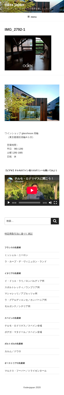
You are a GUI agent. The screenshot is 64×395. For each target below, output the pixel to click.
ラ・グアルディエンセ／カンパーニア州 (26, 300)
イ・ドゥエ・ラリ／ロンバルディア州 (24, 281)
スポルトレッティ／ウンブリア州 (22, 287)
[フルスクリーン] (55, 202)
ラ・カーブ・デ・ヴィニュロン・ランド (26, 261)
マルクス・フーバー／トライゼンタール (26, 370)
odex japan (14, 4)
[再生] (8, 202)
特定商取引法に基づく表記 (19, 233)
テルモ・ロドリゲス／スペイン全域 (23, 325)
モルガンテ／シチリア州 (17, 306)
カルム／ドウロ (13, 351)
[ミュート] (50, 202)
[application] (32, 190)
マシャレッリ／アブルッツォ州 (21, 293)
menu (34, 17)
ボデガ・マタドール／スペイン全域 (23, 332)
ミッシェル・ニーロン (16, 255)
